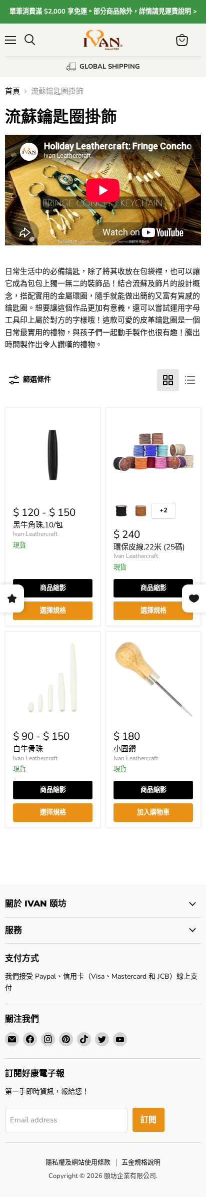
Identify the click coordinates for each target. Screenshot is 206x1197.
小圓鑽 (125, 749)
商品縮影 (53, 587)
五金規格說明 (141, 1162)
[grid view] (168, 380)
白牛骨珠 (28, 749)
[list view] (190, 380)
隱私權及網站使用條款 (78, 1162)
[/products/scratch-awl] (153, 679)
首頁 (12, 91)
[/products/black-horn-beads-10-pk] (52, 455)
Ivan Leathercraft (35, 534)
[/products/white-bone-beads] (52, 679)
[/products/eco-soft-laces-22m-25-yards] (153, 455)
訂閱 (148, 1119)
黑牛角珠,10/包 (38, 525)
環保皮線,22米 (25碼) (149, 547)
